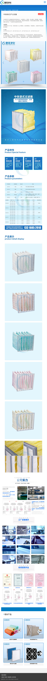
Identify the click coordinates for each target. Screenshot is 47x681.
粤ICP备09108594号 (13, 679)
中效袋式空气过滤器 (15, 10)
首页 (1, 10)
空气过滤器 (5, 2)
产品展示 (5, 10)
